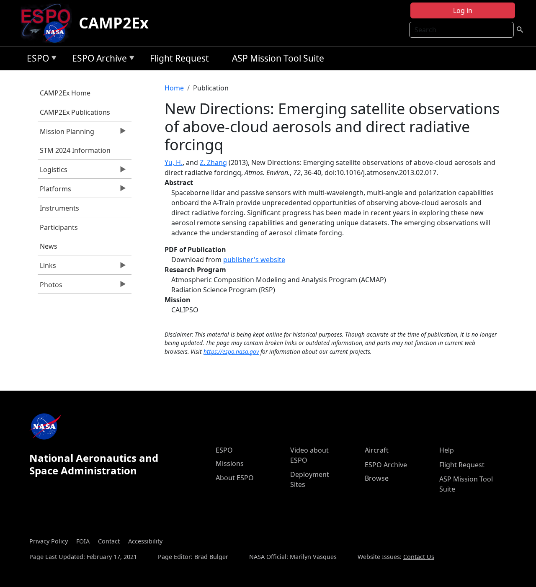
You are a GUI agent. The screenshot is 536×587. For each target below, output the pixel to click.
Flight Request (179, 58)
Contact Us (418, 557)
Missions (230, 463)
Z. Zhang (213, 162)
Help (446, 450)
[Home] (49, 23)
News (48, 246)
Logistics (52, 171)
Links (47, 267)
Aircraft (377, 450)
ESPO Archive (97, 59)
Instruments (59, 208)
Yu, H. (174, 162)
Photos (50, 287)
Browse (377, 478)
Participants (59, 227)
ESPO (36, 59)
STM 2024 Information (75, 150)
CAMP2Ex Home (65, 93)
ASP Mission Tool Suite (278, 58)
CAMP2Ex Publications (75, 112)
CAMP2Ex (114, 23)
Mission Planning (66, 133)
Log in (462, 10)
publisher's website (254, 259)
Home (174, 88)
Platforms (54, 191)
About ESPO (235, 477)
